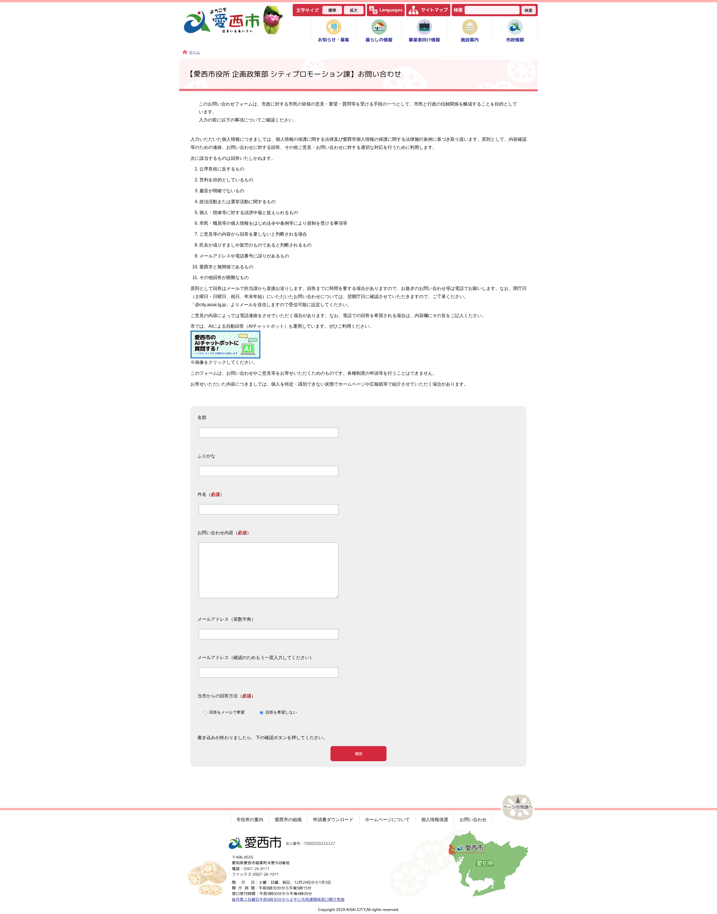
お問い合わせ (473, 819)
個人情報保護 (434, 819)
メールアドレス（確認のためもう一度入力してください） (255, 657)
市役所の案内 (249, 819)
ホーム (194, 52)
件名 (201, 494)
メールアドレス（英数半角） (226, 619)
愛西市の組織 (288, 819)
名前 (201, 417)
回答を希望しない (281, 712)
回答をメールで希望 (227, 712)
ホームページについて (387, 819)
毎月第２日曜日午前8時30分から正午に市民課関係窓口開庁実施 (288, 899)
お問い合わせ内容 (215, 532)
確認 (358, 753)
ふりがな (206, 456)
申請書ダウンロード (333, 819)
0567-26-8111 (256, 868)
